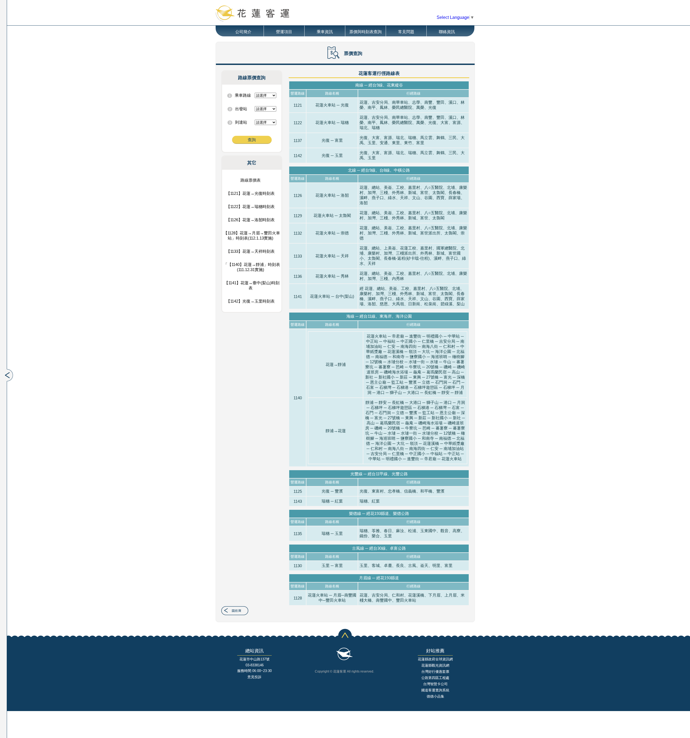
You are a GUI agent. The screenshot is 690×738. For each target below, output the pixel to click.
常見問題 (406, 31)
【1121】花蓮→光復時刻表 (250, 193)
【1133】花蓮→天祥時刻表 (250, 251)
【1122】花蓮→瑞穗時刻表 (250, 206)
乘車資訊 (325, 31)
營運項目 (284, 31)
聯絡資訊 (447, 31)
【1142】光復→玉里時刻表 (250, 301)
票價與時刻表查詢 (365, 31)
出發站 (241, 108)
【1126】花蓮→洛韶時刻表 (250, 219)
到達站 (241, 122)
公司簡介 (243, 31)
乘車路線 (243, 95)
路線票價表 (250, 180)
